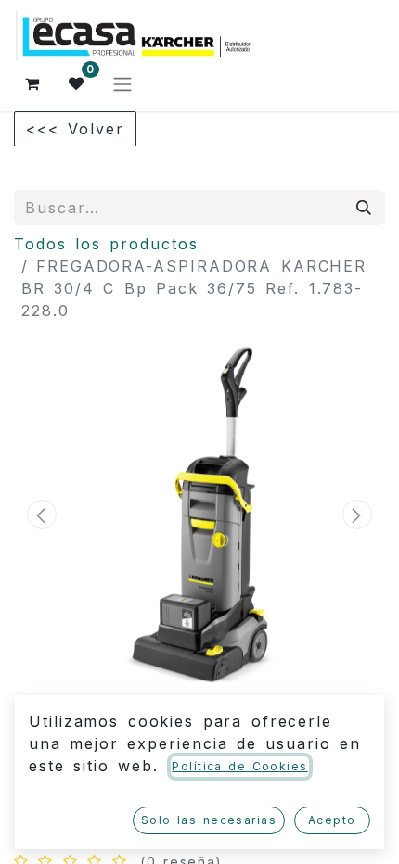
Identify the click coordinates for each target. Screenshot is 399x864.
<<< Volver (75, 129)
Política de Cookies (239, 766)
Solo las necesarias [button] (209, 820)
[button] (42, 514)
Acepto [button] (332, 820)
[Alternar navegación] (122, 83)
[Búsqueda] (364, 207)
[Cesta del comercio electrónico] (32, 83)
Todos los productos (106, 244)
